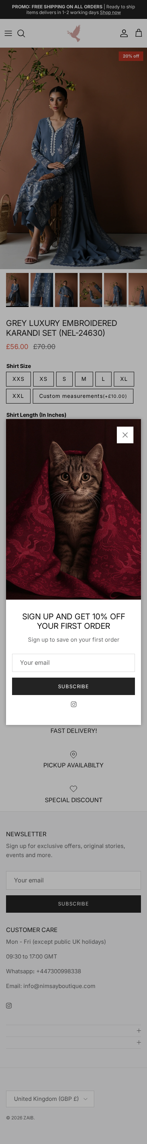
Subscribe (73, 686)
